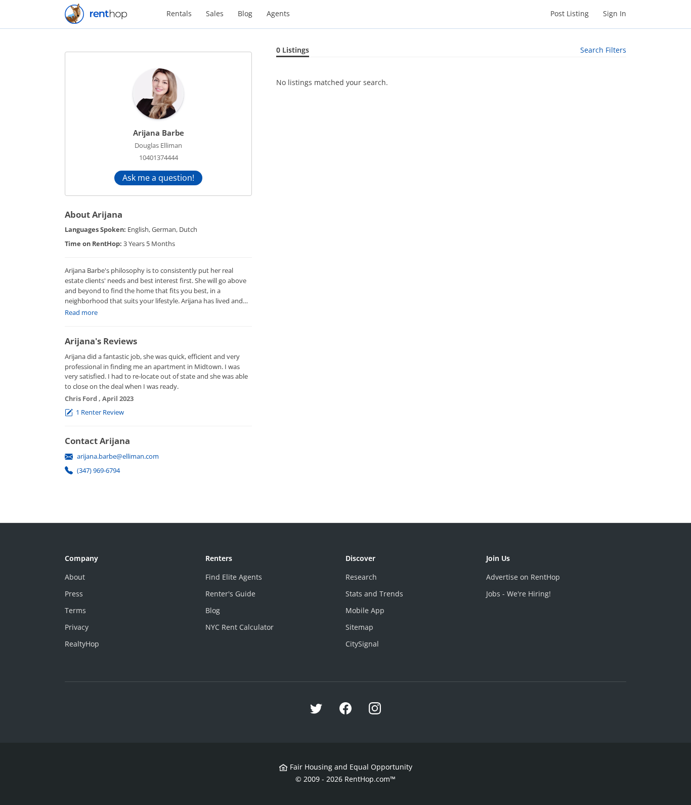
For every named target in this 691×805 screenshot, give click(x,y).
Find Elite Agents (233, 577)
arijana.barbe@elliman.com (118, 456)
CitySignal (362, 644)
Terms (75, 610)
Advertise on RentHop (523, 577)
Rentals (179, 13)
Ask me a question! (158, 177)
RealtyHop (82, 644)
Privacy (77, 627)
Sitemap (359, 627)
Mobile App (365, 610)
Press (74, 593)
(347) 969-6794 (98, 470)
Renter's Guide (230, 593)
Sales (215, 13)
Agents (278, 13)
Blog (245, 13)
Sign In (614, 13)
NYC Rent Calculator (239, 627)
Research (361, 577)
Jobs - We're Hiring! (518, 593)
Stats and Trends (374, 593)
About (75, 577)
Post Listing (569, 13)
